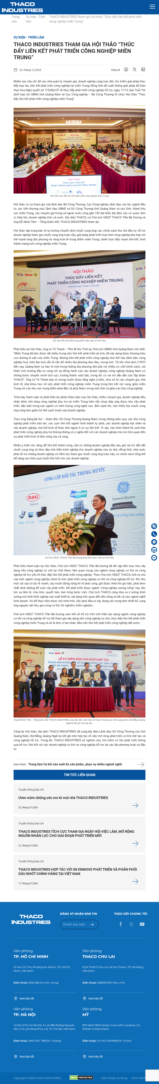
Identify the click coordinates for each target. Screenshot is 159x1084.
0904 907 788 (37, 1040)
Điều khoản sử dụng (114, 1078)
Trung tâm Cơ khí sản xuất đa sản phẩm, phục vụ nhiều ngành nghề (75, 764)
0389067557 (104, 982)
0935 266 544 (36, 982)
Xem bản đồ (27, 998)
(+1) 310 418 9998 (107, 1040)
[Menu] (152, 7)
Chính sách (138, 1078)
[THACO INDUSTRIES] (22, 7)
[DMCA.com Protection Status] (81, 1079)
